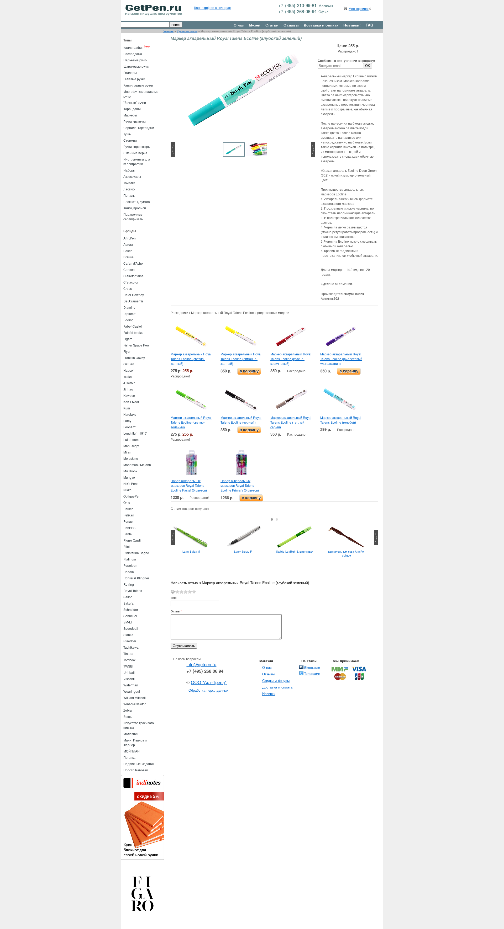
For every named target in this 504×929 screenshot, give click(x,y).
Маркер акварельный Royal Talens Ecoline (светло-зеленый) (191, 422)
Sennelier (130, 615)
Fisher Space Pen (136, 345)
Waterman (130, 685)
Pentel (128, 534)
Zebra (127, 710)
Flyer (126, 351)
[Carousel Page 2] (277, 519)
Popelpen (130, 565)
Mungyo (129, 477)
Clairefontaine (133, 276)
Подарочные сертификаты (133, 216)
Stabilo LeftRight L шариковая (294, 551)
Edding (128, 320)
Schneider (130, 609)
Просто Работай (135, 770)
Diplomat (129, 313)
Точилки (129, 182)
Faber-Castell (133, 326)
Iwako (127, 376)
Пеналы (129, 195)
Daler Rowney (133, 294)
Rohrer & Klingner (136, 578)
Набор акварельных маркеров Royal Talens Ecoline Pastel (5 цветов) (189, 485)
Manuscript (131, 446)
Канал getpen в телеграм (212, 7)
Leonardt (129, 427)
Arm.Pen (129, 238)
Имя (173, 598)
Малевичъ (131, 734)
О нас (239, 25)
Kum (126, 408)
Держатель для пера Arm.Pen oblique (346, 553)
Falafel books (133, 332)
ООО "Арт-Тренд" (209, 682)
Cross (127, 288)
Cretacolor (130, 282)
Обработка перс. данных (208, 690)
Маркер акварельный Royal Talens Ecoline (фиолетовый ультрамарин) (341, 359)
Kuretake (129, 414)
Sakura (128, 603)
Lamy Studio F (243, 551)
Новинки (268, 693)
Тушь (127, 134)
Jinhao (128, 389)
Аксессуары (132, 176)
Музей (254, 25)
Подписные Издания (139, 763)
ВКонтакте (312, 667)
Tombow (129, 660)
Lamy (127, 420)
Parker (128, 508)
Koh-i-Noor (131, 401)
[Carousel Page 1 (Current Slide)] (272, 519)
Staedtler (129, 641)
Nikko (127, 490)
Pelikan (128, 515)
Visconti (129, 678)
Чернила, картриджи (138, 127)
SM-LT (128, 622)
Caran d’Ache (133, 263)
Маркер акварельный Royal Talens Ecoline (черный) (240, 419)
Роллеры (130, 72)
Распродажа (132, 53)
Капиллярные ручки (138, 85)
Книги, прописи (134, 208)
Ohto (126, 502)
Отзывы (291, 25)
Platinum (129, 559)
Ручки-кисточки (187, 31)
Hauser (128, 370)
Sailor (127, 597)
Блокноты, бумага (136, 201)
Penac (128, 521)
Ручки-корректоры (136, 146)
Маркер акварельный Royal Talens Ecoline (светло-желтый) (191, 359)
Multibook (130, 471)
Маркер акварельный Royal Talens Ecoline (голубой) (340, 419)
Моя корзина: (359, 8)
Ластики (129, 189)
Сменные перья (135, 153)
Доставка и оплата (321, 25)
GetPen (128, 364)
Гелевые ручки (134, 79)
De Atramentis (133, 301)
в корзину (249, 371)
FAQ (369, 25)
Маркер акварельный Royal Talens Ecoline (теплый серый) (290, 422)
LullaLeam (131, 439)
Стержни (130, 140)
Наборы (129, 170)
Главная (168, 31)
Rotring (128, 584)
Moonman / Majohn (137, 464)
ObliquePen (131, 496)
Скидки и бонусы (276, 680)
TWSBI (128, 666)
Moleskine (130, 458)
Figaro (128, 339)
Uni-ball (129, 672)
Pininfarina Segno (136, 553)
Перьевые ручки (135, 60)
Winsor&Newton (134, 704)
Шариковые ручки (136, 66)
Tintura (128, 653)
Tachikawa (131, 647)
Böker (127, 250)
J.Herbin (129, 383)
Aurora (128, 244)
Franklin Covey (134, 357)
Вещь (127, 716)
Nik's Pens (130, 483)
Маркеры (130, 115)
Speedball (130, 628)
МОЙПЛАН (131, 751)
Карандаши (132, 108)
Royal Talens (132, 590)
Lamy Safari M (191, 551)
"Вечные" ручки (134, 102)
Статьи (272, 25)
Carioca (129, 269)
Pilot (126, 546)
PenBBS (129, 527)
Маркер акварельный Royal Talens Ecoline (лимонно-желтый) (240, 359)
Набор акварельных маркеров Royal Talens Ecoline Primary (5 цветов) (239, 485)
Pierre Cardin (133, 540)
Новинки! (352, 25)
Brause (128, 257)
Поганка (129, 757)
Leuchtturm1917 (135, 433)
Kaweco (129, 395)
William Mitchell (134, 697)
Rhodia (128, 571)
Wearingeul (131, 691)
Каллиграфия (133, 47)
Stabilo (128, 634)
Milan (127, 452)
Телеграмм (312, 673)
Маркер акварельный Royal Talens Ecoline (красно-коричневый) (290, 359)
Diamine (129, 307)
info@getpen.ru (201, 664)
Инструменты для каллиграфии (136, 161)
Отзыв (176, 611)
